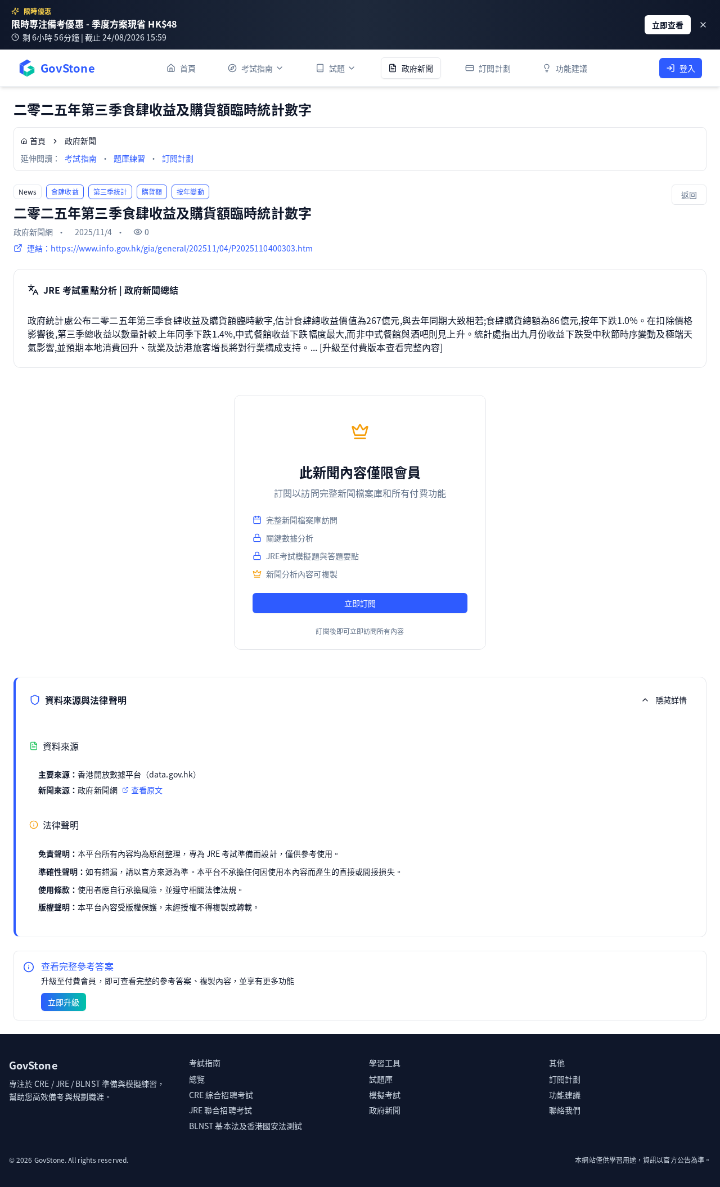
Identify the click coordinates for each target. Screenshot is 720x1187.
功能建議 (564, 1094)
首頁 (38, 140)
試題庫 (381, 1079)
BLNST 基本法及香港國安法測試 (245, 1125)
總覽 (197, 1079)
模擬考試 (384, 1094)
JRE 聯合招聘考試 (220, 1110)
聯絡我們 (564, 1110)
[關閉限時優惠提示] (703, 25)
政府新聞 (384, 1110)
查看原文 (147, 789)
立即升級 (63, 1002)
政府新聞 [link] (80, 140)
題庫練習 (129, 158)
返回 (689, 194)
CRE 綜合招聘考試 (221, 1094)
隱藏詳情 (671, 699)
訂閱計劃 (178, 158)
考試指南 (80, 158)
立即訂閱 (360, 603)
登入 (687, 68)
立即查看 (667, 24)
